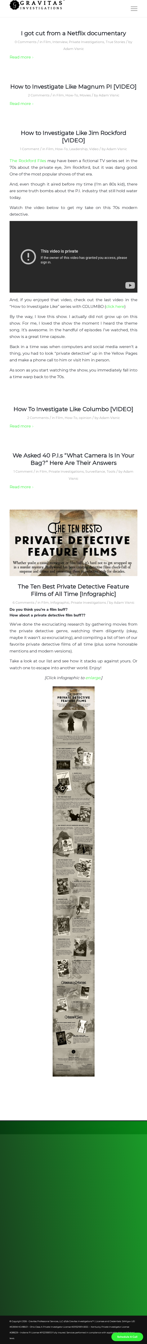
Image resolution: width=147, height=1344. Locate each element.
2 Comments (39, 95)
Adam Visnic (73, 49)
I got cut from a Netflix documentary (73, 33)
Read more (20, 57)
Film (47, 42)
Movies (85, 95)
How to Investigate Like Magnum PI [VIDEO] (73, 86)
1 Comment (29, 149)
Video (94, 149)
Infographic (59, 602)
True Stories (115, 42)
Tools (111, 471)
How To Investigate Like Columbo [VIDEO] (73, 409)
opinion (85, 418)
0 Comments (26, 42)
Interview (59, 42)
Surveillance (95, 471)
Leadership (78, 149)
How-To (71, 95)
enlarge (92, 677)
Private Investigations (86, 42)
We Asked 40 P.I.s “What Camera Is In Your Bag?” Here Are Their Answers (73, 459)
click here (115, 306)
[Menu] (132, 8)
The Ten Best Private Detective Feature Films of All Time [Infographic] (73, 590)
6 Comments (23, 602)
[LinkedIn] (121, 1203)
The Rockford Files (28, 160)
